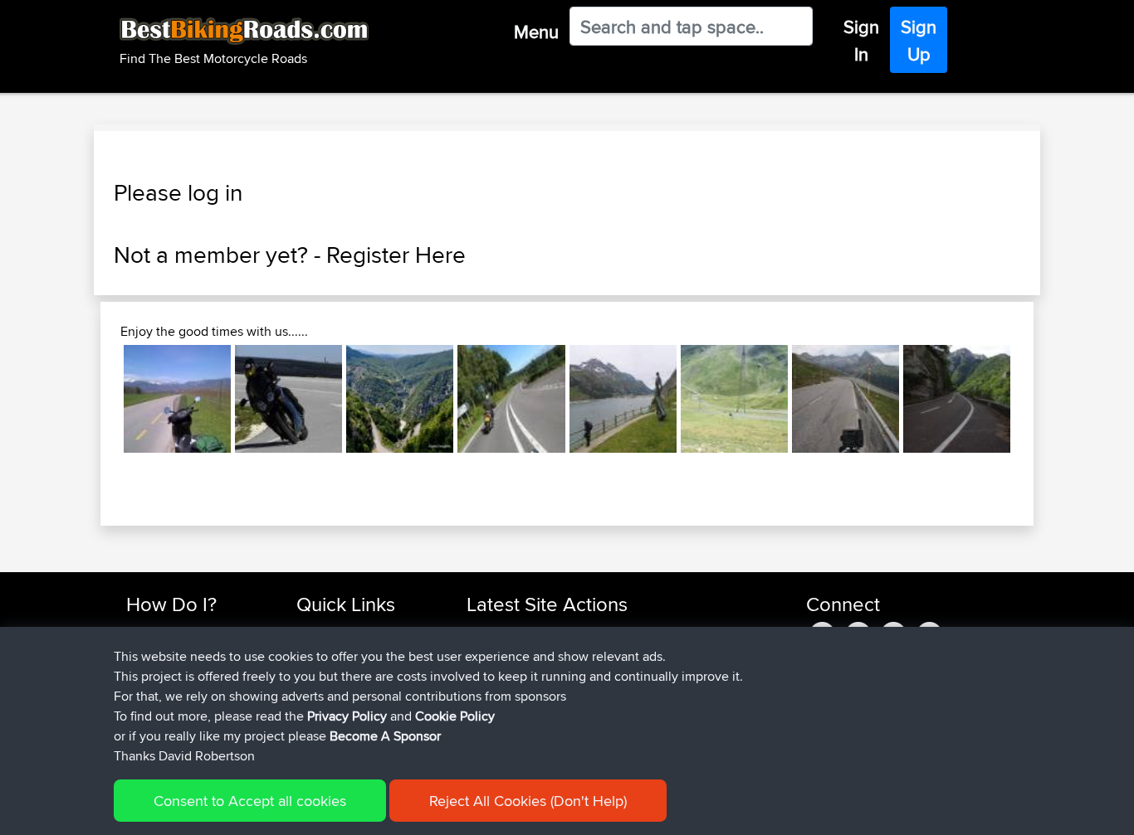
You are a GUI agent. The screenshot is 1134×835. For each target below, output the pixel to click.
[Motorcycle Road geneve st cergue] (177, 398)
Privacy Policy (347, 716)
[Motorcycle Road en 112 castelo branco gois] (288, 398)
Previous (98, 398)
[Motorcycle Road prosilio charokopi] (399, 398)
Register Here (396, 254)
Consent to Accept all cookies (250, 800)
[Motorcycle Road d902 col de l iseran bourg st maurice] (623, 398)
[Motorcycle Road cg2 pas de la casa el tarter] (845, 398)
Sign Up (918, 40)
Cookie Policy (455, 716)
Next (1035, 398)
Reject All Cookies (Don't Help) (528, 800)
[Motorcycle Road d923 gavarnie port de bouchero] (734, 398)
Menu (536, 31)
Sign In (861, 40)
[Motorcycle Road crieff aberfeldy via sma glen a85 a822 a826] (511, 398)
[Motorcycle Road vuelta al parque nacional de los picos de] (956, 398)
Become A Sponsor (385, 735)
